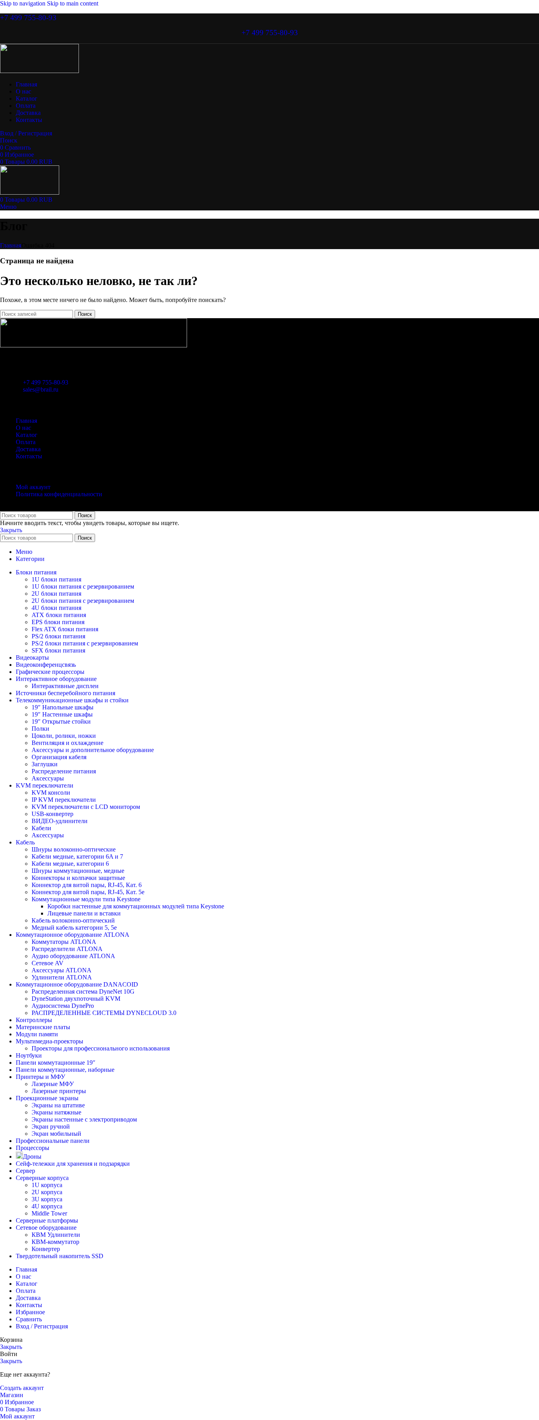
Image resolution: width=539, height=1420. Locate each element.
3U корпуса (47, 1199)
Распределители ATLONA (67, 948)
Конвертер (46, 1249)
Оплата (26, 442)
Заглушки (45, 764)
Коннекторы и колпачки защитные (78, 877)
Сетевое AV (48, 963)
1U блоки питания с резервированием (83, 586)
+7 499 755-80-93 (28, 17)
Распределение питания (64, 771)
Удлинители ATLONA (62, 977)
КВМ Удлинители (56, 1234)
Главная (10, 245)
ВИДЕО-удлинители (60, 821)
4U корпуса (47, 1206)
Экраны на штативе (58, 1105)
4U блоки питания (56, 607)
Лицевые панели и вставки (84, 913)
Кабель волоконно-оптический (73, 920)
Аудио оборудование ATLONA (73, 956)
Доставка (28, 449)
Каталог (26, 434)
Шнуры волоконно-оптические (74, 849)
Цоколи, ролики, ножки (64, 735)
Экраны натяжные (56, 1112)
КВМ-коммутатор (55, 1241)
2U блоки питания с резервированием (83, 600)
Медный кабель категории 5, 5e (74, 927)
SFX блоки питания (58, 650)
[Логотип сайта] (39, 71)
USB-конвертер (52, 813)
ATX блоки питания (59, 615)
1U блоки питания (56, 579)
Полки (40, 728)
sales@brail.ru (40, 389)
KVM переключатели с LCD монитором (86, 806)
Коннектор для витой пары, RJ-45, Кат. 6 (87, 885)
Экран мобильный (56, 1133)
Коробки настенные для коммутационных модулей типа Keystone (135, 906)
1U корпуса (47, 1185)
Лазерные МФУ (53, 1083)
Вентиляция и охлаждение (67, 742)
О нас (23, 427)
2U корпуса (47, 1192)
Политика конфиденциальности (59, 494)
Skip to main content (72, 3)
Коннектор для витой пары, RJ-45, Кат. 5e (88, 892)
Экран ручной (51, 1126)
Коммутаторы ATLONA (64, 941)
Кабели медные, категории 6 (70, 863)
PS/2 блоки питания (58, 636)
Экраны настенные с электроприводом (84, 1119)
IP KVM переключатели (64, 799)
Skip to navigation (23, 3)
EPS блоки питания (58, 622)
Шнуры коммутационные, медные (78, 870)
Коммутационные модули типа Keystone (86, 899)
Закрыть (11, 530)
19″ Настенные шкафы (62, 714)
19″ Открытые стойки (61, 721)
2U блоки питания (56, 593)
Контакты (29, 456)
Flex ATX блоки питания (65, 629)
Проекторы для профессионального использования (101, 1048)
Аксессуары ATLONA (62, 970)
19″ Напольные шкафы (63, 707)
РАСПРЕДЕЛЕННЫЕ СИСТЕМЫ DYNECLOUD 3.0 (104, 1012)
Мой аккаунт (33, 487)
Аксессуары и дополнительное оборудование (93, 750)
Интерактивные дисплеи (65, 686)
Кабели (41, 828)
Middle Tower (49, 1213)
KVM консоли (51, 792)
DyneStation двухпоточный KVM (76, 998)
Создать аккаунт (22, 1387)
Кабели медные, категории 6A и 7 (77, 856)
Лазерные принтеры (59, 1091)
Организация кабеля (59, 757)
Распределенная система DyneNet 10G (83, 991)
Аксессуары (48, 778)
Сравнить (29, 1319)
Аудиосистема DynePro (63, 1005)
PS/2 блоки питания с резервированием (85, 643)
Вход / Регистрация (42, 1326)
